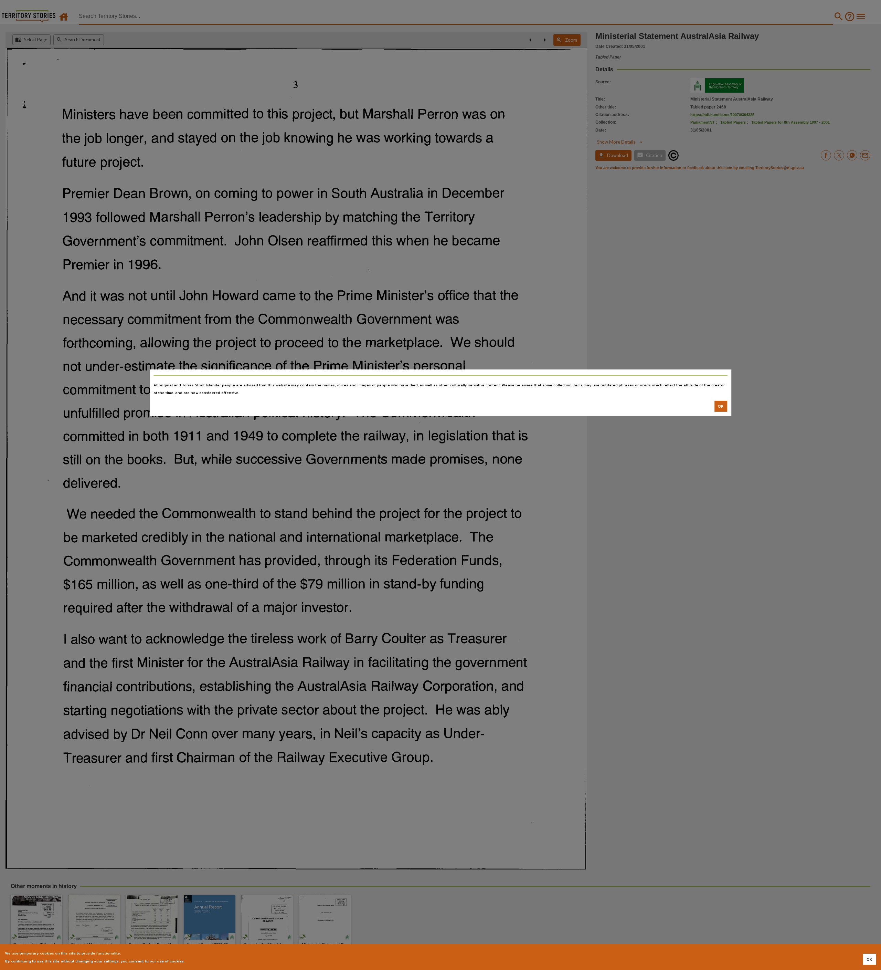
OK (721, 406)
